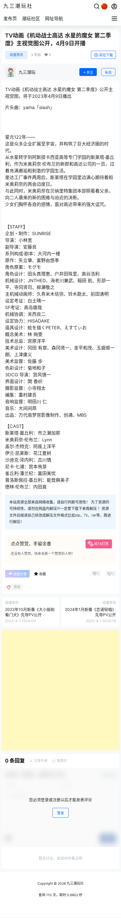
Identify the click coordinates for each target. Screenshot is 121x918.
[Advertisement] (60, 690)
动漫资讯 (16, 55)
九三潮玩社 (75, 883)
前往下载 (106, 55)
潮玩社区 (31, 18)
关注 (89, 72)
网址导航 (54, 18)
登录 (60, 813)
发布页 (10, 18)
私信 (108, 72)
